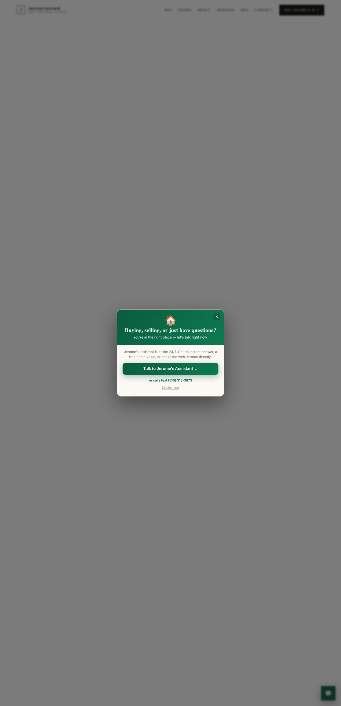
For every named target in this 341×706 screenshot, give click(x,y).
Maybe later (170, 388)
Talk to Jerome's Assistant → (170, 368)
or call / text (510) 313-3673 (170, 380)
